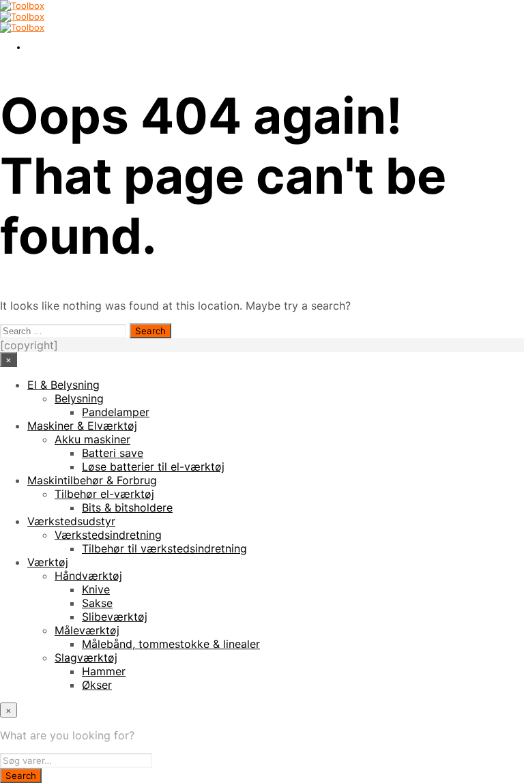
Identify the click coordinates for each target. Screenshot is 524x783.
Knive (96, 589)
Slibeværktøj (114, 616)
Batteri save (112, 453)
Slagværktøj (86, 657)
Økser (97, 685)
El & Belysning (63, 385)
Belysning (79, 398)
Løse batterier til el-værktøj (153, 466)
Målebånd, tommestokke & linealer (171, 644)
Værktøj (47, 562)
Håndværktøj (88, 575)
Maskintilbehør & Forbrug (92, 480)
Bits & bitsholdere (127, 507)
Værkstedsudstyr (71, 521)
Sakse (97, 603)
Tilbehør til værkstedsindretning (164, 548)
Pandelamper (115, 412)
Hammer (104, 671)
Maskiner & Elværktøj (82, 425)
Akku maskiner (92, 439)
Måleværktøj (87, 630)
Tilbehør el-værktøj (104, 494)
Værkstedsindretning (108, 535)
